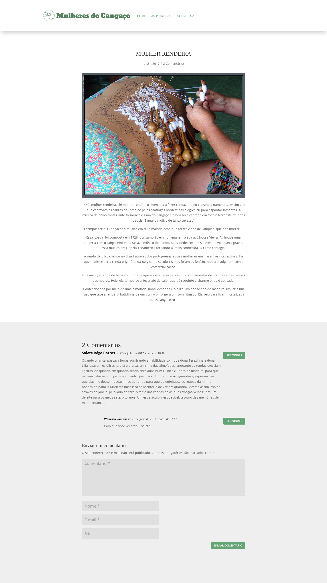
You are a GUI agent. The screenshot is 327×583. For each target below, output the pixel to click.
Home (141, 16)
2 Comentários (174, 63)
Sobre (182, 16)
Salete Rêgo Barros (98, 352)
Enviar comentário (228, 545)
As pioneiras (161, 16)
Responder (234, 355)
